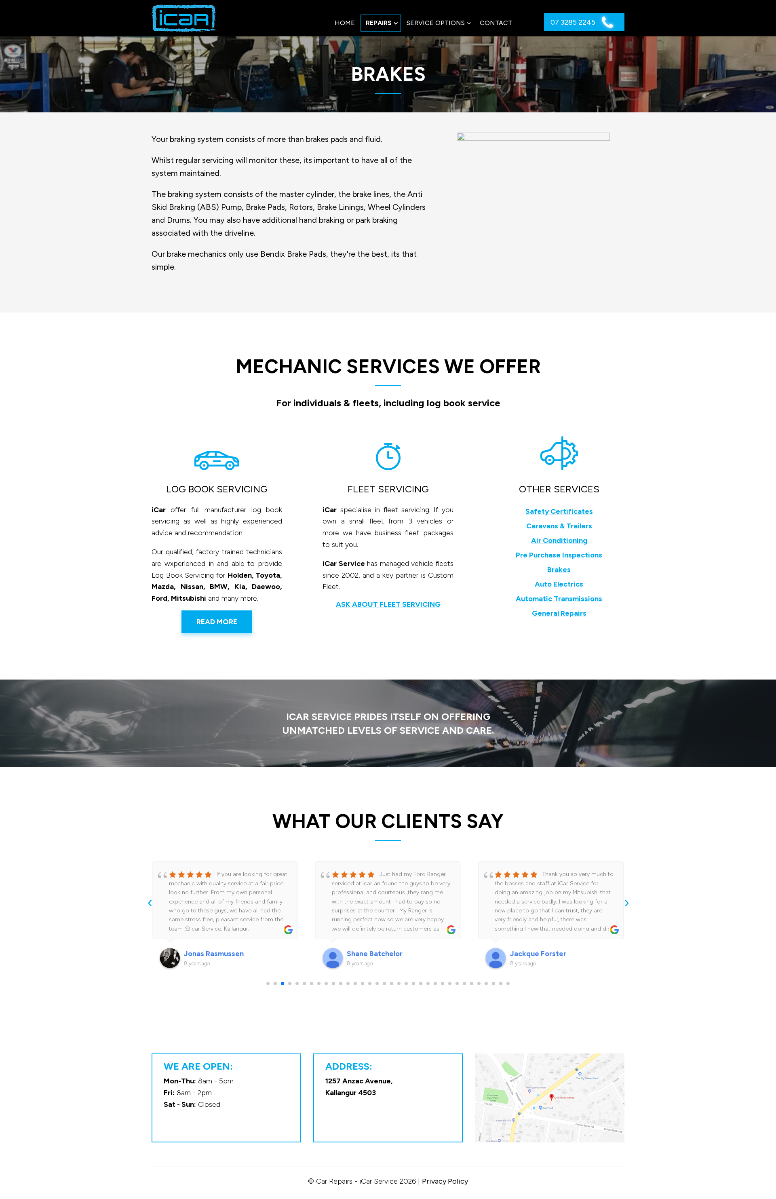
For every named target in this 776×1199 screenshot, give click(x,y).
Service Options (436, 23)
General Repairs (559, 613)
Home (345, 23)
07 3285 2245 (573, 22)
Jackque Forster (538, 953)
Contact (496, 23)
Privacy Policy (445, 1181)
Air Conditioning (559, 540)
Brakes (559, 569)
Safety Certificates (559, 511)
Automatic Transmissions (559, 598)
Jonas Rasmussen (214, 953)
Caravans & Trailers (559, 525)
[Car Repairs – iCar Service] (184, 18)
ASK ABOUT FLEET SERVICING (388, 604)
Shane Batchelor (375, 953)
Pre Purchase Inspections (559, 555)
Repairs (379, 23)
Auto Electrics (559, 584)
